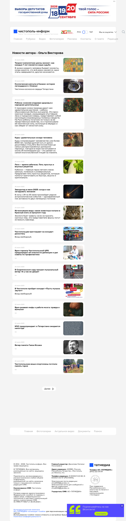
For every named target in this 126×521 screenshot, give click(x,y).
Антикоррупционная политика (27, 510)
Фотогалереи (44, 431)
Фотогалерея (56, 38)
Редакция (113, 38)
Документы (84, 431)
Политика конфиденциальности (27, 516)
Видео (42, 38)
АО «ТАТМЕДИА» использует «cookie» (30, 511)
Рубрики (30, 38)
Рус (79, 32)
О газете (99, 38)
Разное (98, 431)
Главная (18, 38)
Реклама (72, 38)
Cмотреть (101, 513)
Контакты (85, 38)
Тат (91, 32)
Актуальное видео (64, 431)
